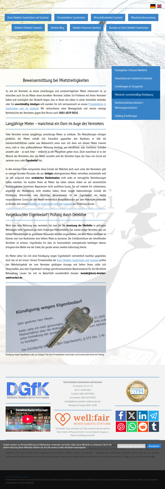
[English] (159, 6)
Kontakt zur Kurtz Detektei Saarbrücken (128, 27)
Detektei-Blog (57, 27)
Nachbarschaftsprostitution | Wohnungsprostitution (129, 105)
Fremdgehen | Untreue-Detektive (131, 70)
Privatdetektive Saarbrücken (71, 17)
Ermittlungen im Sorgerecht (129, 86)
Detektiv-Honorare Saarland (87, 27)
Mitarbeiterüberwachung (143, 17)
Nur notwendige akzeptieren (131, 446)
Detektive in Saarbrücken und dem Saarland (50, 204)
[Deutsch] (153, 6)
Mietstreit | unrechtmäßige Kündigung (134, 94)
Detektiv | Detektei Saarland (28, 27)
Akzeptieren (154, 446)
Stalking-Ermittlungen (126, 116)
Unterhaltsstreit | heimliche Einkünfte (133, 78)
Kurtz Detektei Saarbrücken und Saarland (28, 17)
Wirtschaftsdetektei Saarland (108, 17)
